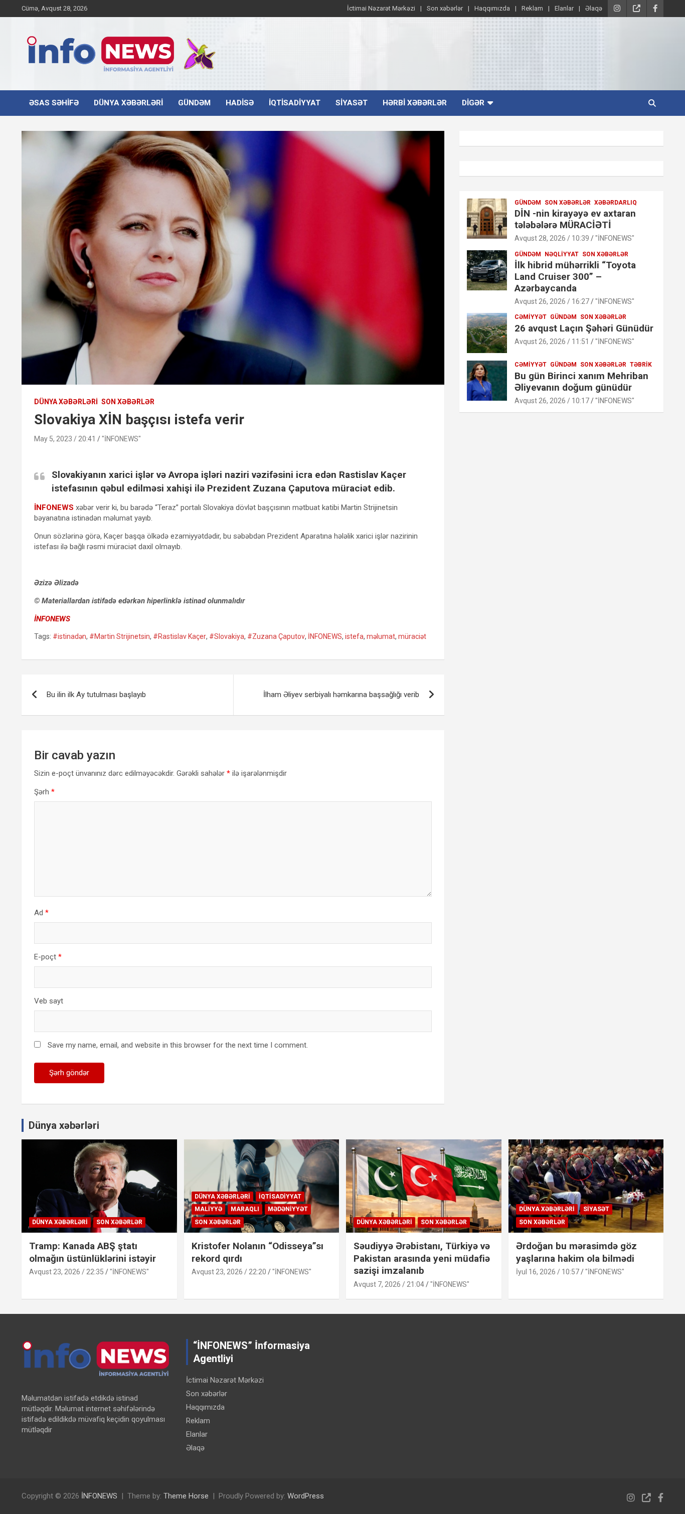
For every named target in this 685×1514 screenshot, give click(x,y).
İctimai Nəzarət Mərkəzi (381, 8)
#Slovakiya (226, 636)
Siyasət (351, 102)
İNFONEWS (52, 618)
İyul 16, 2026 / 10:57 (547, 1272)
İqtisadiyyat (294, 102)
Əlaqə (593, 8)
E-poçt (48, 956)
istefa (354, 636)
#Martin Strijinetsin (119, 636)
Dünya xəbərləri (128, 102)
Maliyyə (208, 1209)
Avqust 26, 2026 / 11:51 (552, 342)
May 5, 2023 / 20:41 (65, 439)
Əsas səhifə (54, 102)
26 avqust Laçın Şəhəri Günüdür (584, 328)
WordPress (305, 1495)
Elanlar (564, 8)
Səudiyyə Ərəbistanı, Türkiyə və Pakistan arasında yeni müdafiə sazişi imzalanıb (422, 1258)
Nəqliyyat (562, 254)
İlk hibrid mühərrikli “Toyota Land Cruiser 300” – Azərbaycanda (575, 276)
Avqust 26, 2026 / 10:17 (552, 401)
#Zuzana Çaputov (276, 636)
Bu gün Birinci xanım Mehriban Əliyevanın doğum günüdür (581, 381)
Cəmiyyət (531, 316)
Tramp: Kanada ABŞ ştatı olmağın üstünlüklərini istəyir (92, 1252)
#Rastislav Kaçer (179, 636)
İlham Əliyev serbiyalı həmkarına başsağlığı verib (341, 694)
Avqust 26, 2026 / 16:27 (552, 301)
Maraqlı (245, 1209)
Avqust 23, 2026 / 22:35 (66, 1272)
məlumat (381, 636)
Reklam (532, 8)
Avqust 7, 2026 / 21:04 (389, 1284)
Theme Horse (186, 1495)
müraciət (412, 636)
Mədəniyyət (288, 1209)
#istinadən (69, 636)
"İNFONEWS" (121, 439)
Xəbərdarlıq (615, 202)
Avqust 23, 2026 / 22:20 (229, 1272)
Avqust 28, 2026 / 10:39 (552, 238)
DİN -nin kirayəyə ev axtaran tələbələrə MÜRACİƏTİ (575, 219)
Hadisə (240, 102)
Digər (473, 102)
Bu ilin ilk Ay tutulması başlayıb (96, 694)
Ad (41, 912)
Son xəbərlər (445, 8)
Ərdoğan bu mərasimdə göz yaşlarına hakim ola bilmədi (576, 1252)
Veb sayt (48, 1000)
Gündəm (194, 102)
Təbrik (641, 364)
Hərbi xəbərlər (415, 102)
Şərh (44, 791)
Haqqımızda (492, 8)
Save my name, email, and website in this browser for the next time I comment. (178, 1045)
